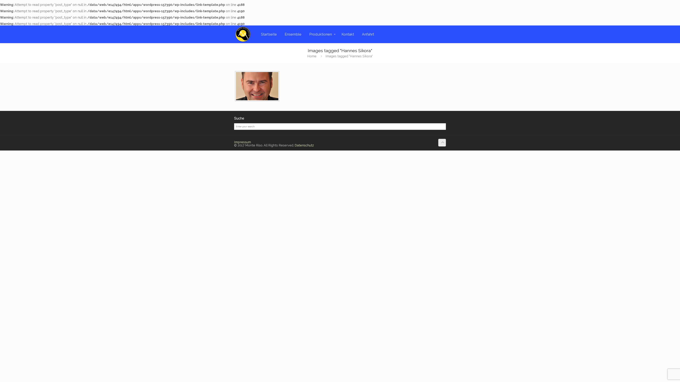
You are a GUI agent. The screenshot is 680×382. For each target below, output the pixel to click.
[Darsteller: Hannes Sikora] (257, 86)
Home (311, 56)
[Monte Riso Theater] (243, 34)
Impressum (242, 142)
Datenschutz (304, 145)
